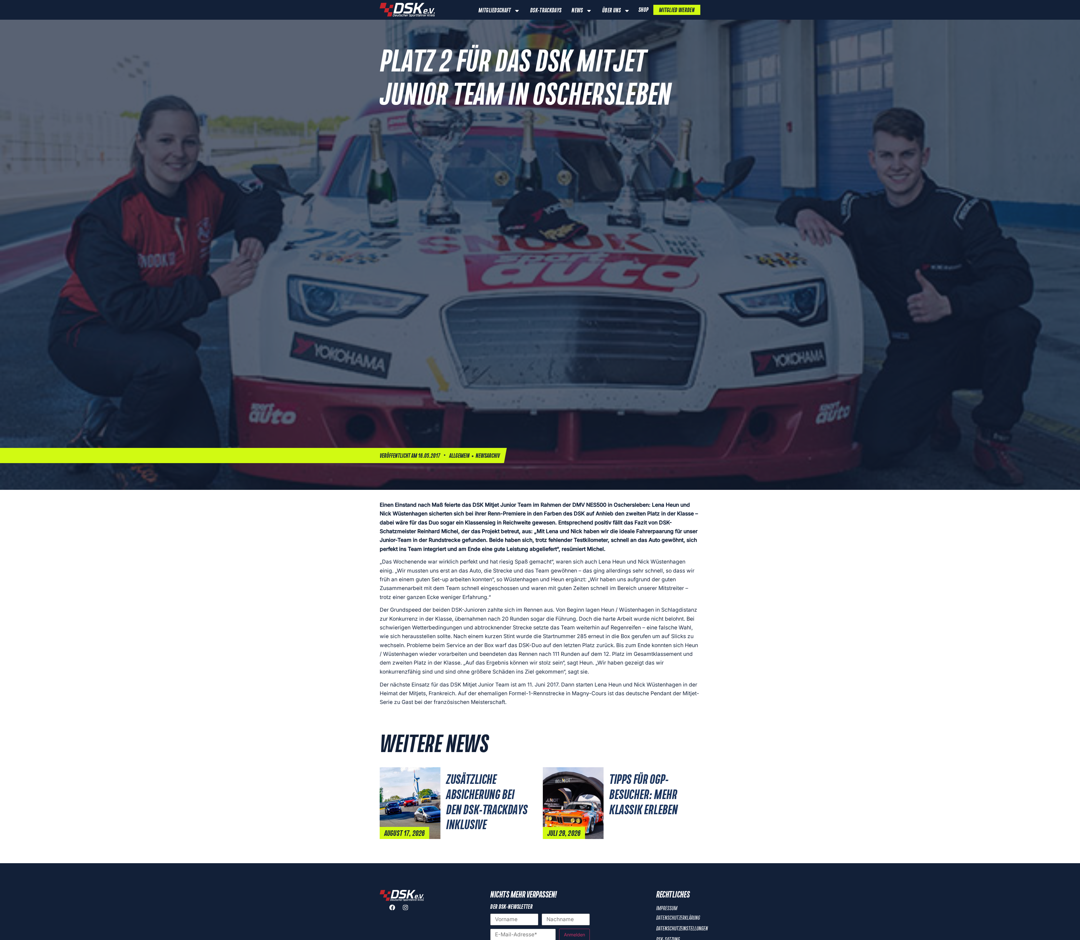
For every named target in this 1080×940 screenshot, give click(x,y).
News (577, 11)
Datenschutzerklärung (678, 918)
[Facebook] (395, 910)
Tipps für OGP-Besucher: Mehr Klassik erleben (643, 795)
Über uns (611, 11)
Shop (643, 10)
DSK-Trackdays (545, 11)
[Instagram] (408, 910)
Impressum (666, 908)
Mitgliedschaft (494, 11)
